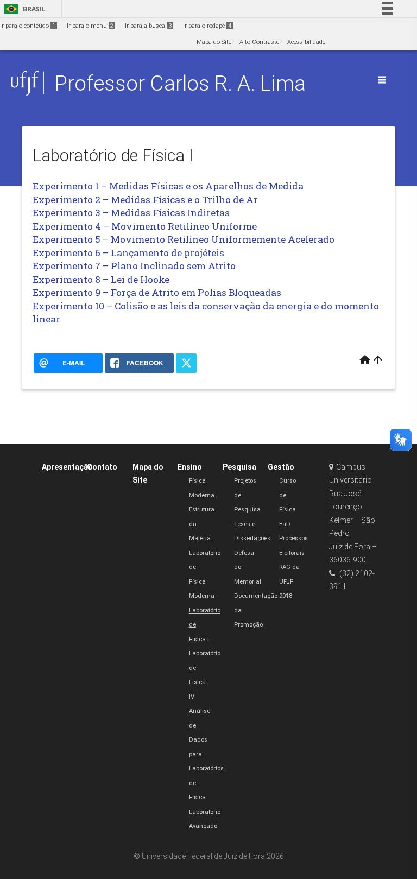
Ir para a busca (148, 25)
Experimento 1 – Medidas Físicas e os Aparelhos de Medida (168, 186)
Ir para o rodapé (207, 25)
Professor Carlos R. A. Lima (180, 83)
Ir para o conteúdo (27, 25)
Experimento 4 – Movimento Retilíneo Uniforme (145, 226)
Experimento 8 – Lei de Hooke (101, 279)
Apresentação (67, 467)
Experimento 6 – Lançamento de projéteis (128, 252)
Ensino (190, 467)
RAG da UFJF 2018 (289, 581)
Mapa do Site (214, 42)
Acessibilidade (306, 42)
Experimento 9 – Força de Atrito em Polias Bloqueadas (157, 292)
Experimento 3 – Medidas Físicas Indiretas (131, 212)
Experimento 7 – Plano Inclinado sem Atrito (134, 266)
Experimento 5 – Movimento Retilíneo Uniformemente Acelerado (183, 239)
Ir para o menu (90, 25)
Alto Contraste (259, 42)
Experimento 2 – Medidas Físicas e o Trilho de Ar (145, 199)
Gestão (281, 467)
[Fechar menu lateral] (381, 79)
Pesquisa (239, 467)
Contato (102, 467)
